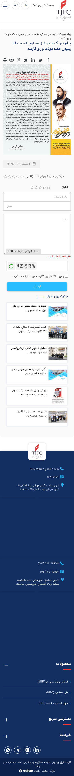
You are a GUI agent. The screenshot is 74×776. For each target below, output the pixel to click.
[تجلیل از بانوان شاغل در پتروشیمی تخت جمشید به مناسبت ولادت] (58, 353)
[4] (44, 187)
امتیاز (65, 187)
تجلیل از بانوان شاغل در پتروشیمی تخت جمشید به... (28, 350)
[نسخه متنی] (5, 60)
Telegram (18, 750)
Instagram (27, 750)
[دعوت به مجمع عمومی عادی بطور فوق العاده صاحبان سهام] (58, 311)
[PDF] (18, 60)
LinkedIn (37, 750)
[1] (32, 187)
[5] (48, 187)
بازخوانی (11, 264)
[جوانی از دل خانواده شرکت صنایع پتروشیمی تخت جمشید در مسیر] (58, 396)
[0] (5, 177)
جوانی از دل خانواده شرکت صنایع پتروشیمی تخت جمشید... (29, 392)
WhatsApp (8, 750)
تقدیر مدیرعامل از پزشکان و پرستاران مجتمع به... (31, 413)
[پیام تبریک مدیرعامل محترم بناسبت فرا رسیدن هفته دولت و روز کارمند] (37, 109)
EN (25, 5)
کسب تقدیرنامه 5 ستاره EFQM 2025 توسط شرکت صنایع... (29, 329)
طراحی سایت (48, 771)
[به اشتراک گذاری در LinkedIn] (33, 60)
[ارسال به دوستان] (12, 60)
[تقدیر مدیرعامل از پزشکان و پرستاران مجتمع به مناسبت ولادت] (58, 417)
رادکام (37, 771)
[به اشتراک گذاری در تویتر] (40, 60)
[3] (40, 187)
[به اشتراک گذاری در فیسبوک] (48, 60)
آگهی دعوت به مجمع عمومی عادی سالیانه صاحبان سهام (28, 371)
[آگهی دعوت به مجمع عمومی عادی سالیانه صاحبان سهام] (58, 374)
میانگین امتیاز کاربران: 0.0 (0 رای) (44, 176)
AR (16, 5)
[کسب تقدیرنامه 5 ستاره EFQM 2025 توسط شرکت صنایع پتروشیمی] (58, 332)
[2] (36, 187)
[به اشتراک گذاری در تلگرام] (25, 60)
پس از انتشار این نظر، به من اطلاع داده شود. (38, 276)
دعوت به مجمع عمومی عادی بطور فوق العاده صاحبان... (29, 308)
